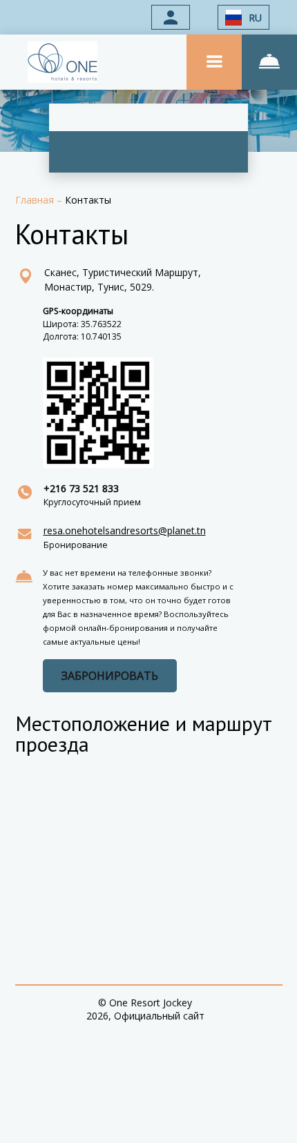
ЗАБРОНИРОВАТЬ (109, 675)
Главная (36, 199)
